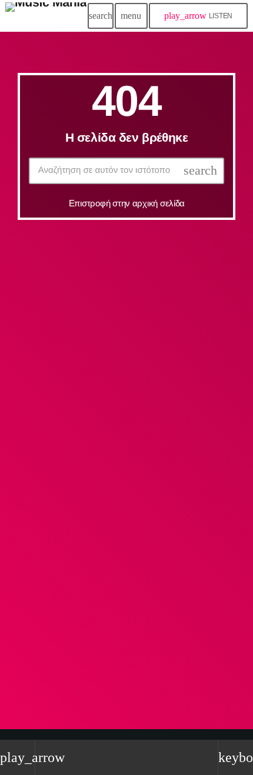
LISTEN (198, 16)
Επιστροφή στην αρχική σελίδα (127, 203)
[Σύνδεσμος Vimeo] (45, 15)
